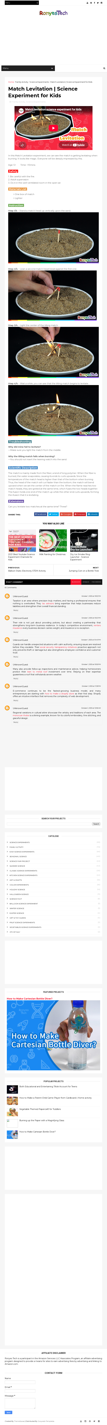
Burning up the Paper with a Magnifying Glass (41, 1120)
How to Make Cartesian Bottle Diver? (29, 998)
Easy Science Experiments (22, 852)
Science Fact (16, 899)
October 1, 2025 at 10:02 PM (91, 596)
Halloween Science (19, 894)
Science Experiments (39, 82)
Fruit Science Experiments (22, 922)
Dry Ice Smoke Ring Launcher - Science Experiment (80, 557)
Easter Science (17, 913)
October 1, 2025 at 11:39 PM (91, 686)
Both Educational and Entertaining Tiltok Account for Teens (48, 1086)
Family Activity (21, 82)
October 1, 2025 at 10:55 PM (91, 664)
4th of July (15, 932)
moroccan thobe (21, 715)
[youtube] (87, 3)
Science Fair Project (20, 861)
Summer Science (17, 866)
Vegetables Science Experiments (25, 927)
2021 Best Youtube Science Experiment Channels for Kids (21, 557)
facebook (96, 582)
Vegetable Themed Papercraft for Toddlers (40, 1109)
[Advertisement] (53, 42)
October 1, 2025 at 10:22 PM (91, 618)
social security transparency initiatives (58, 647)
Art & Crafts (16, 880)
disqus (86, 582)
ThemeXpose (19, 1421)
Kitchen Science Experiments (23, 875)
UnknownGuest (20, 596)
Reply (16, 610)
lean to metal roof (37, 671)
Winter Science (17, 908)
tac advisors (48, 603)
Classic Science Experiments (23, 871)
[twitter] (98, 3)
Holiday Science (17, 889)
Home (11, 82)
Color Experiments (19, 885)
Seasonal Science (18, 856)
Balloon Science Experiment (24, 904)
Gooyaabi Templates (46, 1421)
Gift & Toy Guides (18, 918)
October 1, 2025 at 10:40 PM (91, 640)
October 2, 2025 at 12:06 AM (91, 708)
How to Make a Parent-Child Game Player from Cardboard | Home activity (55, 1098)
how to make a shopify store (59, 693)
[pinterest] (91, 3)
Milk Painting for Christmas (52, 554)
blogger (76, 582)
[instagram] (101, 3)
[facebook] (94, 3)
